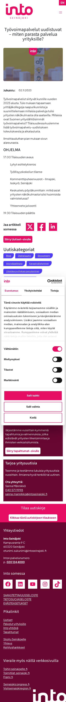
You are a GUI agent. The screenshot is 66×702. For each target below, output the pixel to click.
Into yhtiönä (10, 628)
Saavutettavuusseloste (20, 595)
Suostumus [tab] (11, 290)
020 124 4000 (16, 562)
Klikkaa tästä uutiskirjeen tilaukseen (33, 517)
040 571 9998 (14, 490)
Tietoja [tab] (54, 290)
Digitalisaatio (24, 255)
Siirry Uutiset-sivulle (18, 239)
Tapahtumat (11, 632)
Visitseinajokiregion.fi (17, 688)
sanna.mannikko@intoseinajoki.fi (26, 494)
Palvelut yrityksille (14, 624)
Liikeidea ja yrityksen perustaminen (22, 271)
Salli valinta (33, 406)
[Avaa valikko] (60, 12)
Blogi (8, 255)
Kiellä (33, 417)
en (62, 2)
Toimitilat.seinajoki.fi (16, 673)
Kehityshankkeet (14, 647)
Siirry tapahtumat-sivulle (23, 451)
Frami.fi (8, 677)
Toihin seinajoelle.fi (15, 669)
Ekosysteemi (44, 255)
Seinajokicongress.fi (16, 684)
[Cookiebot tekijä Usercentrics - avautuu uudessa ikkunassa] (47, 281)
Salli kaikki (33, 395)
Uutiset (8, 620)
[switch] (57, 359)
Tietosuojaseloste (17, 599)
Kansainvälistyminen (39, 263)
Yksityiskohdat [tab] (33, 290)
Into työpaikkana (14, 263)
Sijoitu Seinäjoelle (14, 639)
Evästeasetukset (15, 603)
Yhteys (7, 643)
